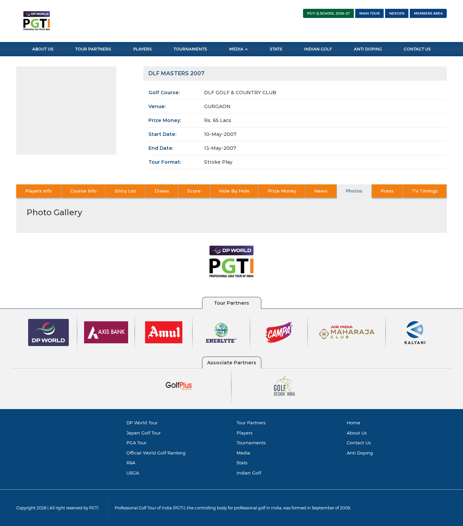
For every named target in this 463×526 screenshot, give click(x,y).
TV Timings (425, 191)
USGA (132, 473)
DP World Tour (142, 422)
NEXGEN (396, 13)
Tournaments (190, 49)
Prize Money (282, 191)
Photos (354, 191)
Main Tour (369, 13)
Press (387, 191)
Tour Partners (93, 49)
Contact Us (417, 49)
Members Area (428, 13)
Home (353, 422)
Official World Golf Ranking (155, 453)
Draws (162, 191)
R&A (130, 462)
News (320, 191)
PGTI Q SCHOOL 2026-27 (328, 13)
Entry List (125, 191)
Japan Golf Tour (143, 433)
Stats (276, 49)
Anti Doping (368, 49)
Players (142, 49)
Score (194, 191)
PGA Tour (136, 442)
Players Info (38, 191)
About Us (43, 49)
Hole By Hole (234, 191)
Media (236, 49)
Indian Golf (318, 49)
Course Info (83, 191)
